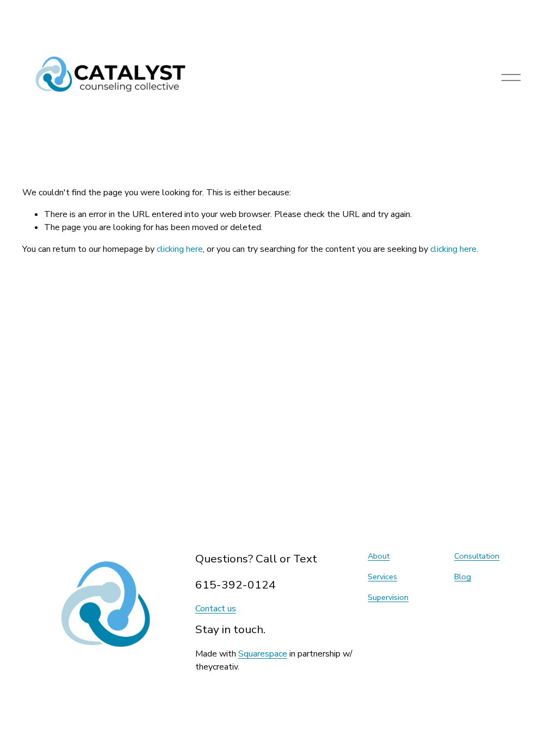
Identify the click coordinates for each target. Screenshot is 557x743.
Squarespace (262, 654)
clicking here (180, 249)
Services (382, 576)
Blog (462, 576)
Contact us (215, 609)
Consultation (476, 555)
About (378, 555)
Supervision (388, 597)
